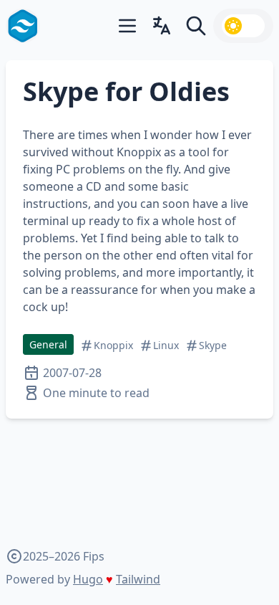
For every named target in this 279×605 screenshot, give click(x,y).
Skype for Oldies (126, 91)
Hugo (88, 579)
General (48, 344)
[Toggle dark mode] (243, 26)
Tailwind (138, 579)
